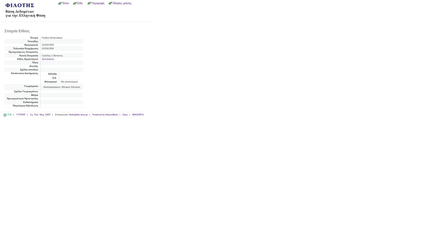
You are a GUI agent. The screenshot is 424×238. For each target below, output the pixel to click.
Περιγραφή (98, 3)
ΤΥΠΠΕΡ (21, 114)
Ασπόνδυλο (48, 59)
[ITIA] (5, 116)
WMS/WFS (138, 114)
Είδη (80, 3)
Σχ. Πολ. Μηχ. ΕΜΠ (40, 114)
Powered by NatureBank (105, 114)
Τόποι (65, 3)
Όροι (125, 114)
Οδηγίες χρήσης (122, 3)
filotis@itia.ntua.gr (78, 114)
